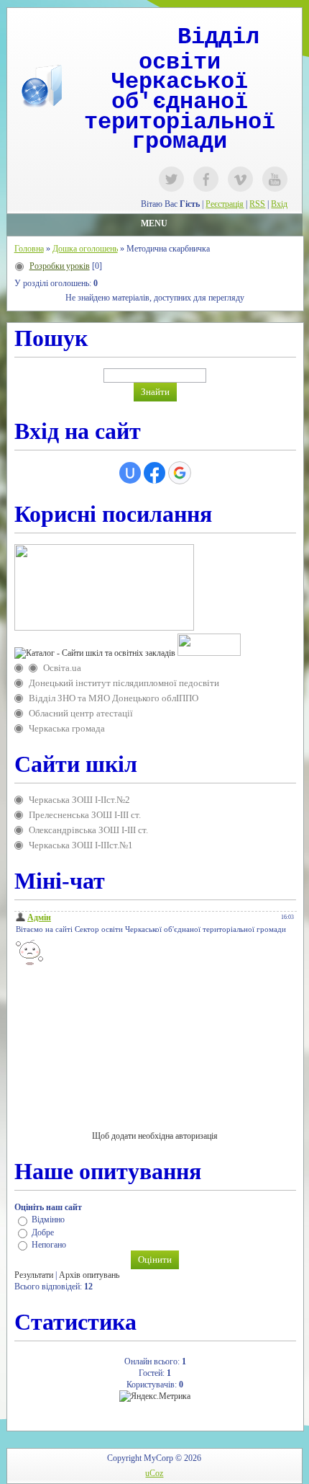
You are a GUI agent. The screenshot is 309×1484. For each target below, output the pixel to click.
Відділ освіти (199, 50)
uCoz (154, 1473)
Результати (33, 1275)
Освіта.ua (62, 667)
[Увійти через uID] (130, 473)
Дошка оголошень (85, 249)
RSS (257, 204)
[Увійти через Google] (179, 472)
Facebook (205, 179)
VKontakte (240, 179)
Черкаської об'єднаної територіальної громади (179, 111)
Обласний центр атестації (81, 713)
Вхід (279, 204)
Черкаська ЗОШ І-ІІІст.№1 (81, 845)
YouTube (274, 179)
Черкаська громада (67, 728)
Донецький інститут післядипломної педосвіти (124, 682)
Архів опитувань (89, 1275)
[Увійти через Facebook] (154, 473)
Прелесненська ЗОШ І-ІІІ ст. (85, 814)
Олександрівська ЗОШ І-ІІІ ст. (88, 830)
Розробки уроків (59, 266)
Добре (43, 1232)
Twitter (171, 179)
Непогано (49, 1245)
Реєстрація (225, 204)
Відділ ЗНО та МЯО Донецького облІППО (113, 698)
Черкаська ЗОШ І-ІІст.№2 (79, 799)
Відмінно (48, 1220)
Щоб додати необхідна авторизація (155, 1136)
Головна (29, 249)
